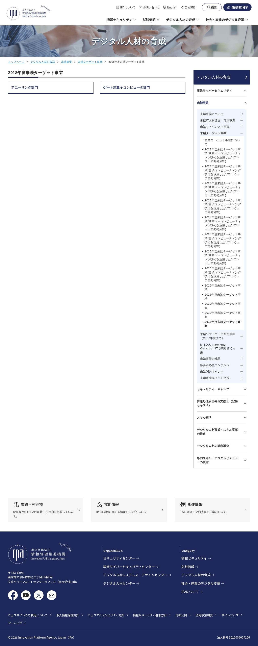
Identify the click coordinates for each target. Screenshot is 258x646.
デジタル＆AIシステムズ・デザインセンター (135, 574)
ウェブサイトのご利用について (28, 615)
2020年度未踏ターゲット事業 (223, 305)
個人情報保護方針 (67, 615)
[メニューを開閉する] (244, 91)
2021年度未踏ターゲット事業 (223, 296)
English (170, 7)
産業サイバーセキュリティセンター (129, 566)
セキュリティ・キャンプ (213, 389)
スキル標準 (204, 417)
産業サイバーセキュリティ (214, 90)
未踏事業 (66, 61)
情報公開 (181, 615)
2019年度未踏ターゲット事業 (223, 314)
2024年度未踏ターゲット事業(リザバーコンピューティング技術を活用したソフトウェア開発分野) (223, 223)
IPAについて (128, 7)
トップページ (16, 61)
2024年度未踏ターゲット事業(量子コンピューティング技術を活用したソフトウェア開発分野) (223, 240)
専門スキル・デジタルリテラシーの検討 (217, 460)
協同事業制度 (204, 615)
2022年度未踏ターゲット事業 (223, 287)
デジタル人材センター (119, 583)
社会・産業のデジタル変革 (200, 583)
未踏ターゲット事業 (90, 61)
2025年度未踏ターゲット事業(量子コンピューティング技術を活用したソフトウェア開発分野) (223, 206)
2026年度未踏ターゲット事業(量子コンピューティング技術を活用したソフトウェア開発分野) (223, 172)
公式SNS (190, 7)
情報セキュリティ (194, 558)
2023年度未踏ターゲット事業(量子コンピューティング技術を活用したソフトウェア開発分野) (223, 274)
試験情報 (187, 566)
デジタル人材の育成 (42, 61)
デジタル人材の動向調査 (213, 445)
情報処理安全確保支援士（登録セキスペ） (217, 403)
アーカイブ (15, 623)
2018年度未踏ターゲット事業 (223, 323)
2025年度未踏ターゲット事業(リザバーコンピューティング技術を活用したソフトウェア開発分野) (223, 189)
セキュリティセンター (119, 558)
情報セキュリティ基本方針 (150, 615)
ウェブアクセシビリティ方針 (106, 615)
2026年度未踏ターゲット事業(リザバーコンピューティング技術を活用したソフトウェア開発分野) (223, 155)
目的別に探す (239, 7)
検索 (214, 7)
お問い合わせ (151, 7)
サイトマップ (230, 615)
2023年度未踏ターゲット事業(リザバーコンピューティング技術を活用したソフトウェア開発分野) (223, 257)
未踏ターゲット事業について (222, 142)
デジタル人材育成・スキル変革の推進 (217, 431)
